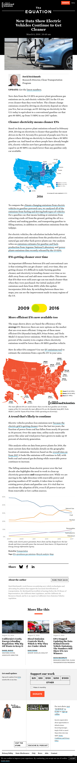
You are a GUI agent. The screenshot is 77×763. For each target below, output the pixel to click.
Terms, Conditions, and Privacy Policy (62, 738)
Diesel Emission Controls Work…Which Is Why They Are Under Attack (38, 642)
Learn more (5, 761)
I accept (72, 758)
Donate (65, 3)
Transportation (22, 551)
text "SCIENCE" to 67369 (62, 708)
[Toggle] (39, 308)
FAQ (33, 753)
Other (50, 682)
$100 (48, 678)
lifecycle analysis (42, 554)
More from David (60, 580)
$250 (56, 678)
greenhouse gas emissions (26, 554)
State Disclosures (22, 753)
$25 (34, 678)
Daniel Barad (7, 650)
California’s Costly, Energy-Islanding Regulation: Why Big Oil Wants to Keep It (12, 642)
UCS (19, 677)
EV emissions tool (53, 349)
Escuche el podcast (38, 745)
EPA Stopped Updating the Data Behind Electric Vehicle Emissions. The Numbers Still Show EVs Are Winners (63, 646)
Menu (73, 3)
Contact (54, 753)
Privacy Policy (7, 753)
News (40, 753)
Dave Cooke (32, 650)
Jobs (46, 753)
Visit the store (19, 744)
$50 (40, 678)
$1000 (65, 678)
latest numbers (34, 89)
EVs (14, 554)
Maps (52, 554)
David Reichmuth (60, 658)
